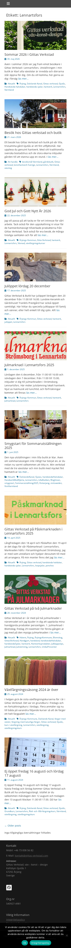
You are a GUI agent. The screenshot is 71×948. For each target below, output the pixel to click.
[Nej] (66, 935)
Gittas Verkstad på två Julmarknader (33, 608)
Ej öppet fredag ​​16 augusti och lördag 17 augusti (34, 773)
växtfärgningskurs (13, 728)
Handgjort (24, 640)
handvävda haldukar (52, 562)
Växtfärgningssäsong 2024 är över (31, 689)
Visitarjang (44, 483)
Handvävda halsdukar (14, 86)
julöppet (8, 321)
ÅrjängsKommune (43, 637)
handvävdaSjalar (12, 643)
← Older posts (12, 825)
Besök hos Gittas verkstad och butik (33, 132)
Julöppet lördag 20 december (27, 286)
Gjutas (38, 476)
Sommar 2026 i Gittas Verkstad (29, 54)
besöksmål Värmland (32, 161)
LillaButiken (43, 479)
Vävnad (21, 243)
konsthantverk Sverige (24, 164)
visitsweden (56, 483)
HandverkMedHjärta (14, 479)
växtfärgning (43, 725)
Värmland (9, 89)
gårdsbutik (48, 161)
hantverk (48, 86)
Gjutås (62, 83)
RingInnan (55, 479)
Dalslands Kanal (34, 83)
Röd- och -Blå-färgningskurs (42, 811)
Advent (22, 637)
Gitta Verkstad (44, 240)
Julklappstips (57, 643)
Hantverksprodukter (40, 643)
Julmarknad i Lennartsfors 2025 (29, 365)
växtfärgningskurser (35, 243)
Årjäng (22, 83)
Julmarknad (9, 400)
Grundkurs (9, 811)
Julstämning (22, 646)
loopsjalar (40, 565)
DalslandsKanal (26, 476)
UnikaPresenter (49, 646)
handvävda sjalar (34, 86)
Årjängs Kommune (28, 718)
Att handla (13, 161)
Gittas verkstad (50, 83)
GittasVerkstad (11, 640)
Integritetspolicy (15, 919)
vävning (8, 168)
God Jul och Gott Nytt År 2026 (27, 211)
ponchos (50, 565)
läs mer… (23, 78)
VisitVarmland (11, 486)
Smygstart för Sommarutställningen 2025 (33, 445)
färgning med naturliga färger (26, 721)
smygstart (9, 483)
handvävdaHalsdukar (53, 476)
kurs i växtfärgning (13, 725)
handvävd (35, 640)
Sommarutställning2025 (26, 483)
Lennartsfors (59, 86)
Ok (24, 942)
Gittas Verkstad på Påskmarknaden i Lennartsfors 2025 (33, 531)
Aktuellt (11, 83)
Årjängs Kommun (27, 240)
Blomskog (57, 637)
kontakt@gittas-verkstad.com (31, 855)
